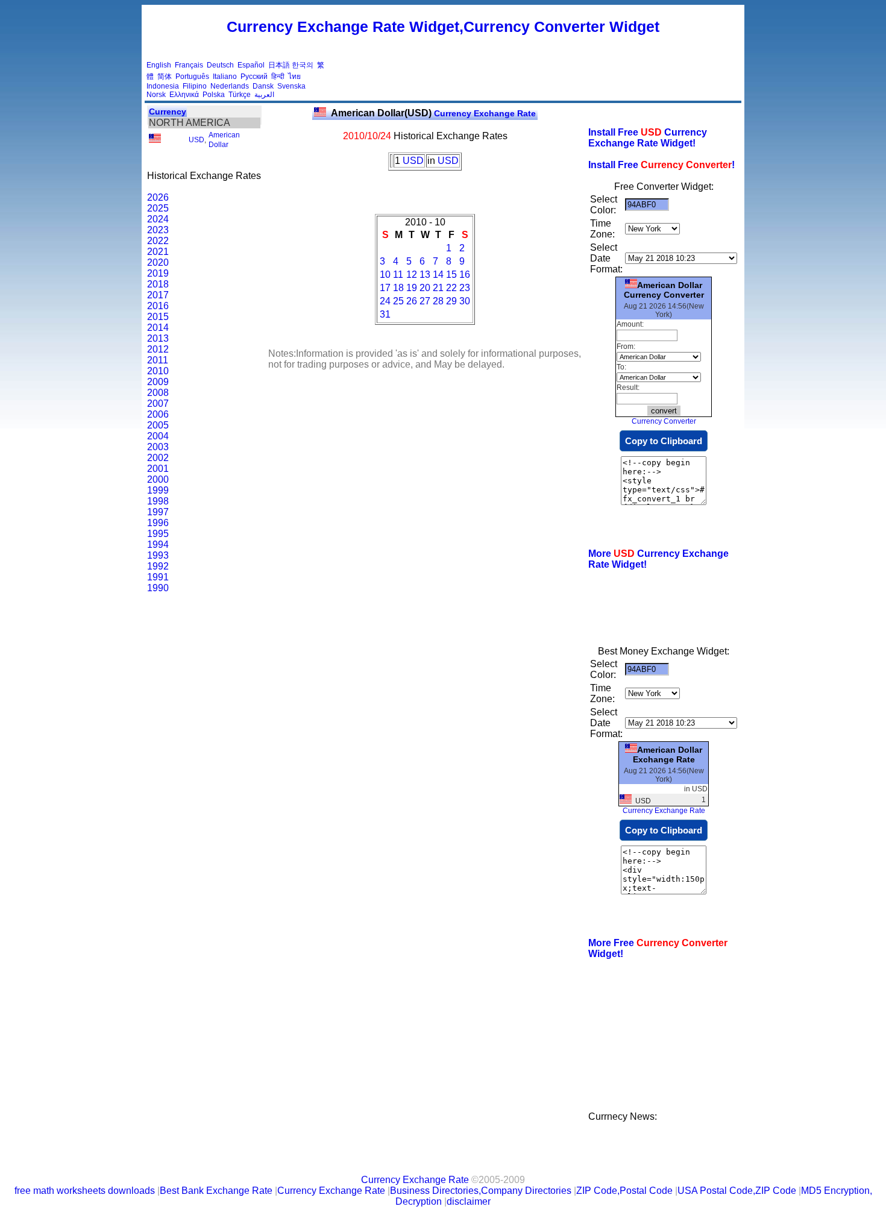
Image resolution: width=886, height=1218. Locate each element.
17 (385, 288)
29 (451, 301)
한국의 (302, 65)
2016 (158, 306)
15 (451, 274)
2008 (158, 393)
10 (385, 274)
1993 (158, 555)
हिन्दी (277, 76)
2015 (158, 317)
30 (464, 301)
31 (385, 314)
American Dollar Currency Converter (664, 290)
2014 (158, 327)
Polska (214, 94)
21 (438, 288)
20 (424, 288)
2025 (158, 208)
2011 (157, 360)
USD (196, 140)
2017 (158, 295)
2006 (158, 414)
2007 (158, 403)
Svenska (291, 86)
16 (464, 274)
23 (464, 288)
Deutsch (220, 65)
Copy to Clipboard (663, 441)
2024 (158, 219)
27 (424, 301)
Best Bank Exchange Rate (216, 1190)
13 (424, 274)
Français (189, 65)
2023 (158, 230)
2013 (158, 338)
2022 (158, 241)
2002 (158, 458)
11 (398, 274)
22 (451, 288)
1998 (158, 501)
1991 (158, 577)
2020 (158, 262)
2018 (158, 284)
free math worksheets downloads (84, 1190)
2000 (158, 479)
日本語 (279, 65)
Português (192, 76)
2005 (158, 425)
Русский (254, 76)
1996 (158, 523)
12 (411, 274)
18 (398, 288)
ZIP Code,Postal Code (624, 1190)
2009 (158, 382)
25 (398, 301)
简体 (164, 76)
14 (438, 274)
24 (385, 301)
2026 (158, 197)
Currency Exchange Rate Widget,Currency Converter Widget (443, 26)
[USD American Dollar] (155, 140)
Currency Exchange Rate (433, 113)
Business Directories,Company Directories (480, 1190)
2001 (158, 468)
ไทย (294, 76)
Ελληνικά (184, 94)
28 (438, 301)
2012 (158, 349)
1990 (158, 588)
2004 (158, 436)
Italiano (225, 76)
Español (251, 65)
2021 (158, 251)
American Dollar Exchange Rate (667, 754)
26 (411, 301)
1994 (158, 544)
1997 (158, 512)
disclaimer (469, 1201)
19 (411, 288)
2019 (158, 273)
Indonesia (162, 86)
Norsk (156, 94)
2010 (158, 371)
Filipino (195, 86)
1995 (158, 534)
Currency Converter (664, 421)
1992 (158, 566)
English (158, 65)
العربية (264, 94)
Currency (167, 111)
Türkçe (239, 94)
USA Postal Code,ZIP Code (736, 1190)
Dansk (263, 86)
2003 (158, 447)
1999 (158, 490)
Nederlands (229, 86)
